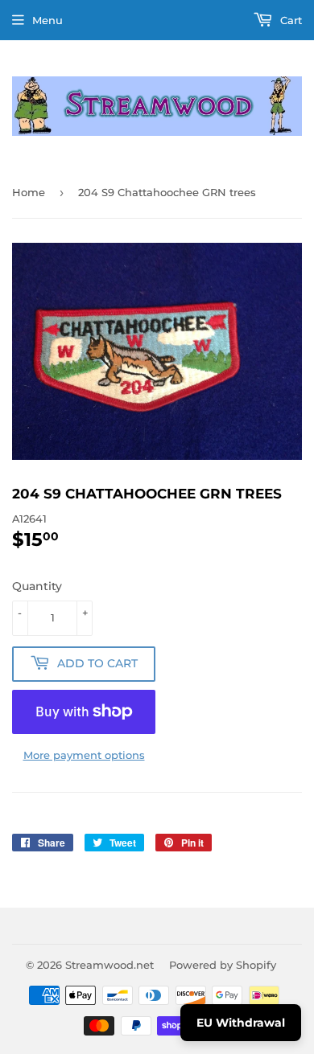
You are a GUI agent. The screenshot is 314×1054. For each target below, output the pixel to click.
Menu (47, 20)
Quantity (37, 586)
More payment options (84, 754)
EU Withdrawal (240, 1022)
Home (28, 192)
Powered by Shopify (222, 964)
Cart (289, 20)
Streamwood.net (109, 964)
